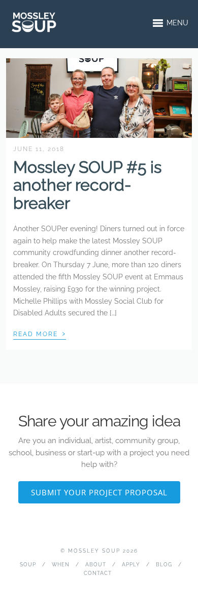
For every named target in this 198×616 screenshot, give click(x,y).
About (95, 564)
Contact (98, 573)
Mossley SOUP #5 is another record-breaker (87, 185)
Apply (131, 564)
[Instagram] (114, 589)
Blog (164, 564)
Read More (39, 333)
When (61, 564)
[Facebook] (83, 589)
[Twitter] (98, 589)
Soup (28, 564)
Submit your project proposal (99, 492)
